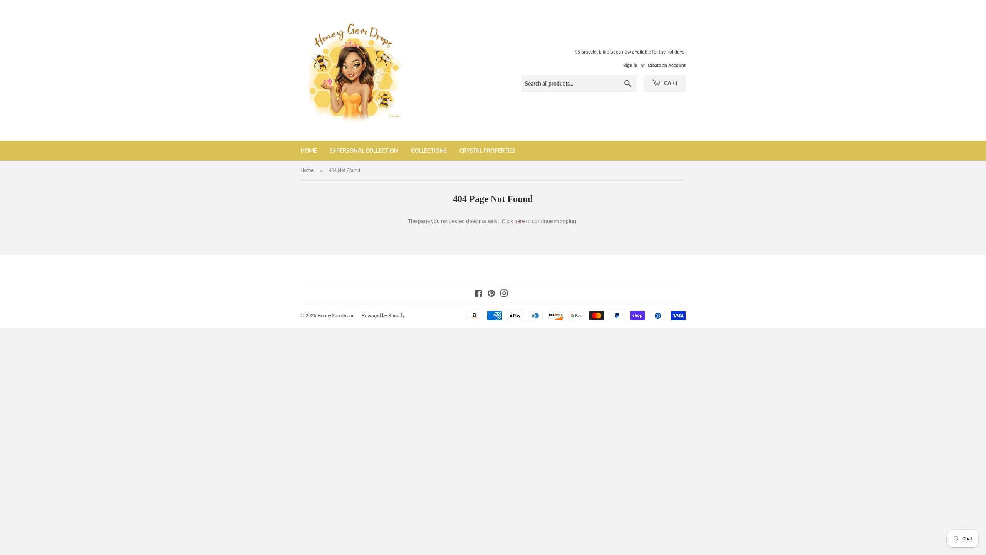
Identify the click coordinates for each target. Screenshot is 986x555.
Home (308, 150)
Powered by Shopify (383, 315)
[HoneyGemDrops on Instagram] (504, 294)
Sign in (630, 65)
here (519, 221)
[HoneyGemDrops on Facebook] (478, 294)
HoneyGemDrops (336, 315)
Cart (670, 83)
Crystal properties (487, 150)
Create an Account (667, 65)
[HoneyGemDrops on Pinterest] (491, 294)
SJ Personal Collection (364, 150)
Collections (429, 150)
